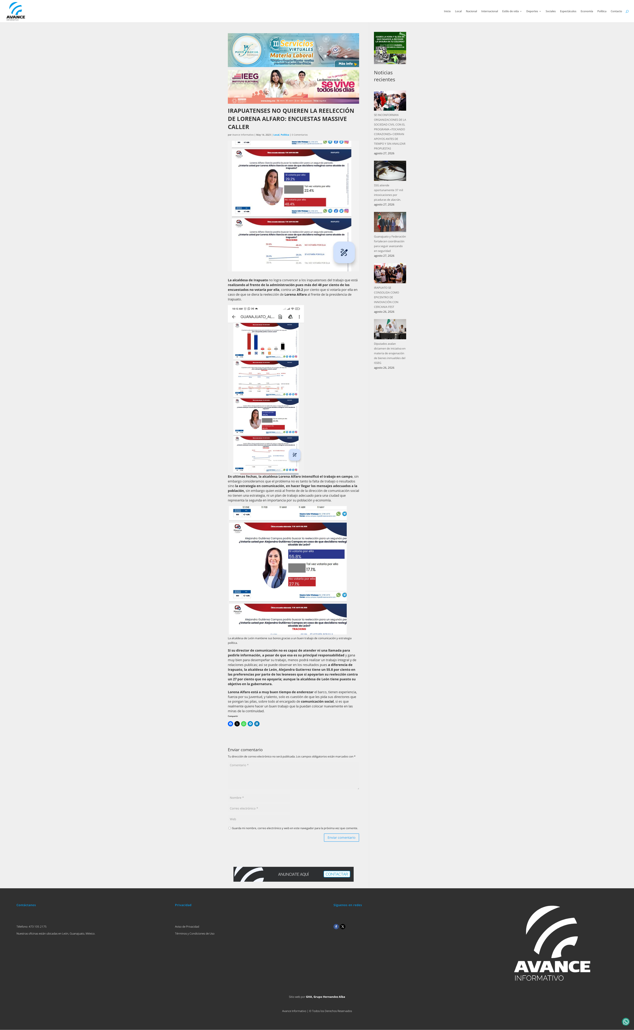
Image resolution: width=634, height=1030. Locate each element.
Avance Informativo (243, 134)
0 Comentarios (300, 134)
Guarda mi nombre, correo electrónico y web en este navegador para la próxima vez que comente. (295, 828)
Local (458, 11)
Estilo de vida (510, 11)
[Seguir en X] (342, 926)
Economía (587, 11)
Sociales (551, 11)
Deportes (532, 11)
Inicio (447, 11)
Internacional (489, 11)
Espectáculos (568, 11)
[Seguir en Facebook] (336, 926)
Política (601, 11)
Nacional (471, 11)
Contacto (616, 11)
